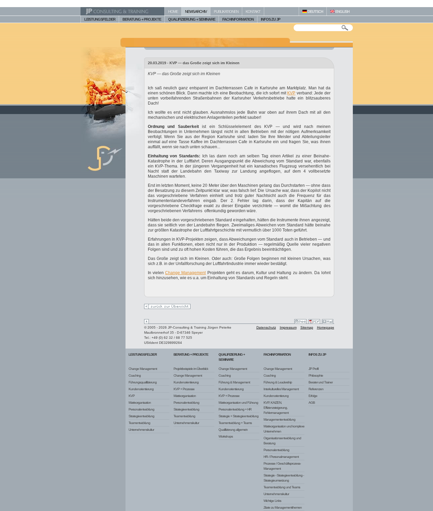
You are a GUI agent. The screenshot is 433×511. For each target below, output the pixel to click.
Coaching (135, 375)
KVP (291, 93)
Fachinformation (277, 354)
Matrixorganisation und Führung (238, 402)
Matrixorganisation (140, 402)
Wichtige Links (272, 501)
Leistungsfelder (143, 354)
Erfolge (313, 396)
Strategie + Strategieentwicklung (238, 416)
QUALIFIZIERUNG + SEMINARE (191, 19)
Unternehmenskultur (141, 429)
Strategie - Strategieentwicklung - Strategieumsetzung (284, 477)
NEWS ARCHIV (196, 11)
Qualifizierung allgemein (233, 429)
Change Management (185, 272)
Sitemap (306, 327)
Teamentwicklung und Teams (282, 487)
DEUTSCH (315, 11)
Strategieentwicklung (141, 416)
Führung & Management (234, 382)
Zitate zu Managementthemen (283, 507)
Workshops (226, 436)
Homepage (325, 327)
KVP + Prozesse (184, 389)
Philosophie (316, 375)
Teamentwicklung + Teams (235, 423)
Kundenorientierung (141, 389)
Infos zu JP (317, 354)
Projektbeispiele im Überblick (191, 369)
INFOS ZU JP (270, 19)
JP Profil (313, 369)
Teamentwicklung (139, 423)
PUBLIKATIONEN (226, 11)
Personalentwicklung (141, 409)
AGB (312, 402)
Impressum (288, 327)
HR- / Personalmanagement (281, 457)
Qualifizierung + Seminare (232, 357)
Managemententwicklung (279, 419)
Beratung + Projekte (191, 354)
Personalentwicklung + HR (235, 409)
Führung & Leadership (278, 382)
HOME (173, 11)
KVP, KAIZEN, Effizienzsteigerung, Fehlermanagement (276, 408)
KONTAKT (253, 11)
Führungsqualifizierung (143, 382)
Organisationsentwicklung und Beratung (282, 440)
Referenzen (316, 389)
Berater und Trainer (321, 382)
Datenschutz (266, 327)
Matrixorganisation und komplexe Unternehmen (284, 428)
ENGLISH (342, 11)
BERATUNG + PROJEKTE (141, 19)
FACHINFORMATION (238, 19)
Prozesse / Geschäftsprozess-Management (282, 466)
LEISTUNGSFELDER (99, 19)
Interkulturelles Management (281, 389)
